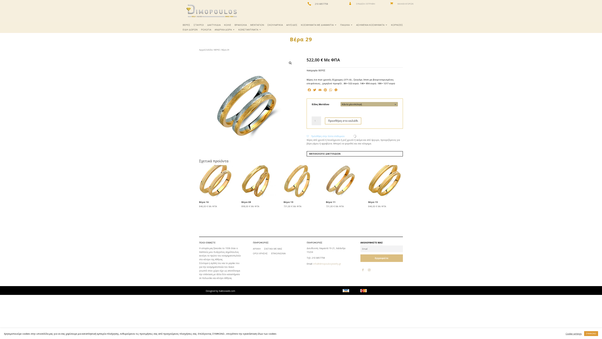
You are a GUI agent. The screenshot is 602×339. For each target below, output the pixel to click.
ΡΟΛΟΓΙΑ (206, 29)
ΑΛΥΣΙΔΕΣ (291, 25)
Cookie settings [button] (574, 333)
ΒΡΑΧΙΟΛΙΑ (241, 25)
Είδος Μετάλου (320, 104)
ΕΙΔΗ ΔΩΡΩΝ (190, 29)
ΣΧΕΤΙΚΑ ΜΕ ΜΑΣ (273, 249)
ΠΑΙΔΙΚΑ (345, 25)
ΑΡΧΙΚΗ (257, 249)
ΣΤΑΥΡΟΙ (199, 25)
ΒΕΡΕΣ (186, 25)
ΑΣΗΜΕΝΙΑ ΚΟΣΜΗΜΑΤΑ (370, 25)
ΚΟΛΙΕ (227, 25)
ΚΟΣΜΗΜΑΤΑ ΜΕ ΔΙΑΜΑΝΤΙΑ (317, 25)
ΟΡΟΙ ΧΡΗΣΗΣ (260, 253)
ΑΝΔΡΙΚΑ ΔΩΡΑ (223, 29)
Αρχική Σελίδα (205, 49)
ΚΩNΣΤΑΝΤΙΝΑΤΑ (248, 29)
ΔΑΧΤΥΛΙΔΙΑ (214, 25)
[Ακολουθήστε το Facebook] (362, 269)
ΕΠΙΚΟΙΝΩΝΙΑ (278, 253)
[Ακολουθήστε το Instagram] (369, 269)
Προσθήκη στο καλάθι (343, 121)
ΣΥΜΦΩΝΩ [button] (591, 333)
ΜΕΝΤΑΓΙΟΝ (257, 25)
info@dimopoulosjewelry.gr (327, 263)
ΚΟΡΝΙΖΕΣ (397, 25)
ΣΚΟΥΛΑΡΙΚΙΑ (275, 25)
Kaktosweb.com (227, 290)
